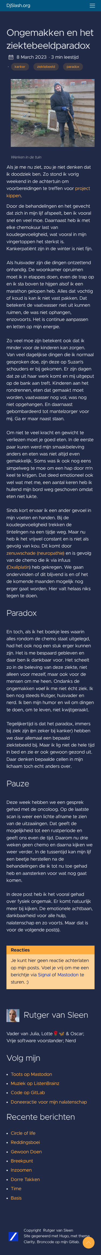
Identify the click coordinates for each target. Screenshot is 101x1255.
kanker (20, 67)
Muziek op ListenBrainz (35, 1083)
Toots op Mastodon (31, 1074)
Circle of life (23, 1133)
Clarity (29, 1242)
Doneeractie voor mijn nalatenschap (49, 1102)
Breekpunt (22, 1161)
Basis (16, 1198)
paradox (73, 67)
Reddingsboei (25, 1142)
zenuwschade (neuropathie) (35, 553)
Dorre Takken (25, 1179)
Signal (44, 975)
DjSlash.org (18, 5)
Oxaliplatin (18, 567)
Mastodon (67, 975)
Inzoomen (21, 1170)
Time (16, 1188)
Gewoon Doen (26, 1152)
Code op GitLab (28, 1092)
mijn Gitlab (70, 1242)
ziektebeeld (46, 67)
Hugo (64, 1236)
